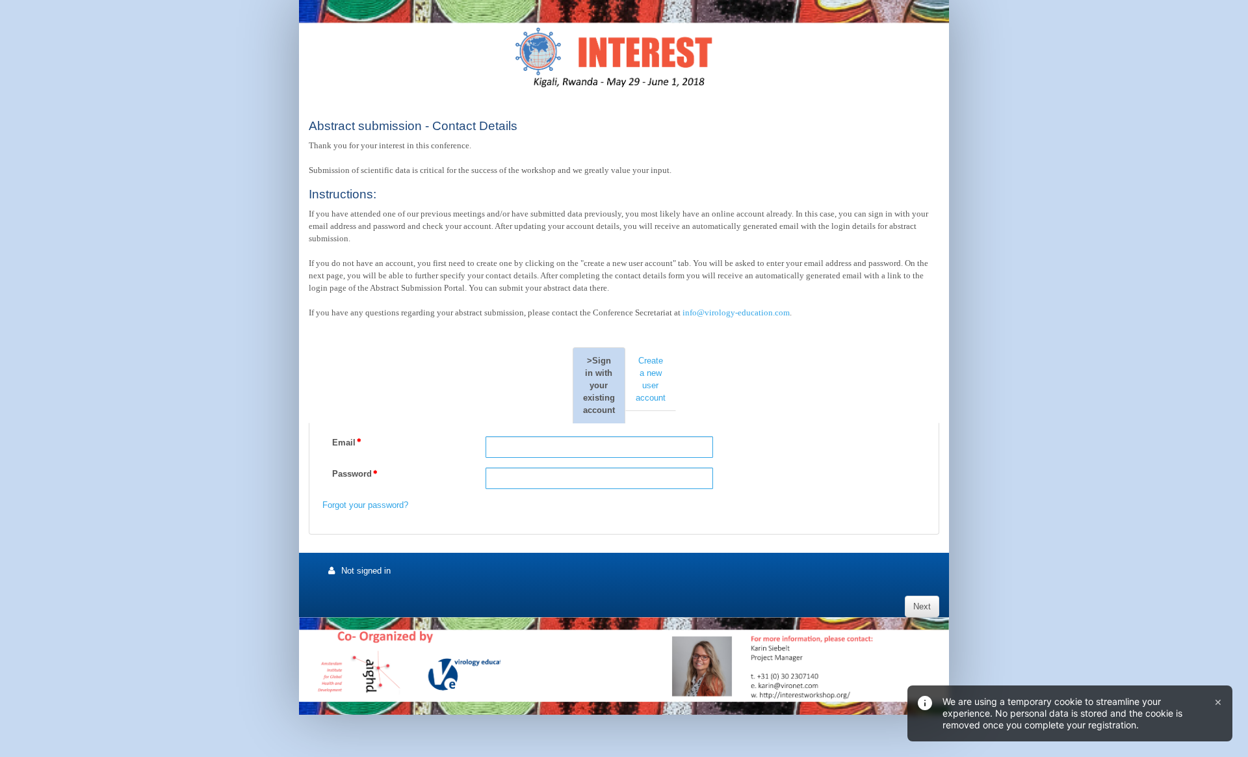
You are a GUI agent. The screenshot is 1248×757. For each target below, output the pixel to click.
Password (352, 474)
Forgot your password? (365, 505)
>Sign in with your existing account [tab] (599, 385)
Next (922, 606)
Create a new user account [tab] (651, 379)
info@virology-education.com (736, 312)
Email (344, 442)
